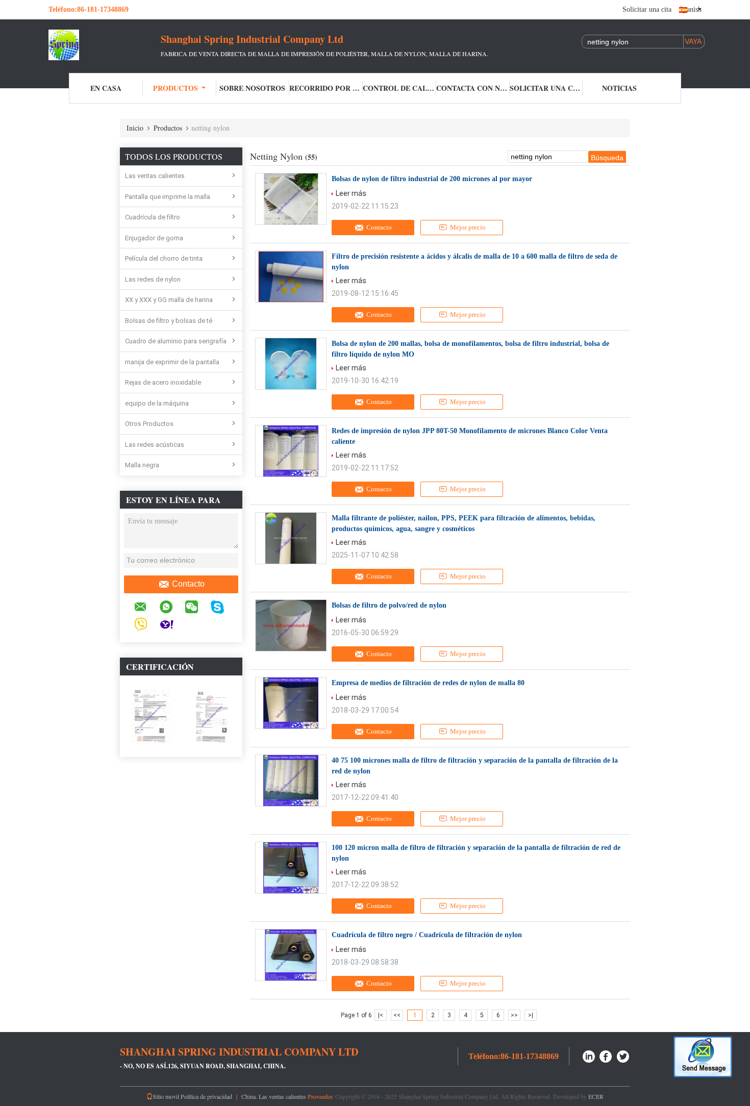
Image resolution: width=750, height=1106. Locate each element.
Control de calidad (399, 88)
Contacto (188, 584)
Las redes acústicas (154, 444)
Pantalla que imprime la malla (167, 196)
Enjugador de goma (154, 238)
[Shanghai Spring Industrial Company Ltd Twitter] (623, 1055)
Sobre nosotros (252, 88)
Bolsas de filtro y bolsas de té (168, 320)
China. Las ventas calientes (273, 1096)
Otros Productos (149, 424)
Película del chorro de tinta (164, 258)
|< (380, 1015)
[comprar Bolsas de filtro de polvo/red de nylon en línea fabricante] (291, 625)
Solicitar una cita (646, 9)
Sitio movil (166, 1096)
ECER (596, 1096)
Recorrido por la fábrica (326, 88)
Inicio (135, 128)
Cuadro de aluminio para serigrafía (176, 341)
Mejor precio (468, 227)
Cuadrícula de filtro (152, 217)
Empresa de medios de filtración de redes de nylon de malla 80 (428, 683)
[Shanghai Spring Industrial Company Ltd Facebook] (606, 1055)
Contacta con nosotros (473, 88)
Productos (175, 88)
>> (514, 1015)
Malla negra (142, 465)
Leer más (351, 193)
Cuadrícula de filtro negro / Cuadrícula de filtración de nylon (427, 935)
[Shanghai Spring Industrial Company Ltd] (104, 45)
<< (397, 1015)
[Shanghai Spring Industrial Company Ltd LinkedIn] (588, 1055)
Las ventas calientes (155, 176)
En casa (105, 88)
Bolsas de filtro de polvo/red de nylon (389, 605)
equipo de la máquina (157, 403)
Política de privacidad (206, 1096)
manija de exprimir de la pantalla (172, 362)
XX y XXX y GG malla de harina (169, 300)
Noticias (619, 88)
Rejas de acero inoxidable (163, 382)
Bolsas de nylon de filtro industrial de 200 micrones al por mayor (432, 179)
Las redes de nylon (153, 279)
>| (530, 1015)
